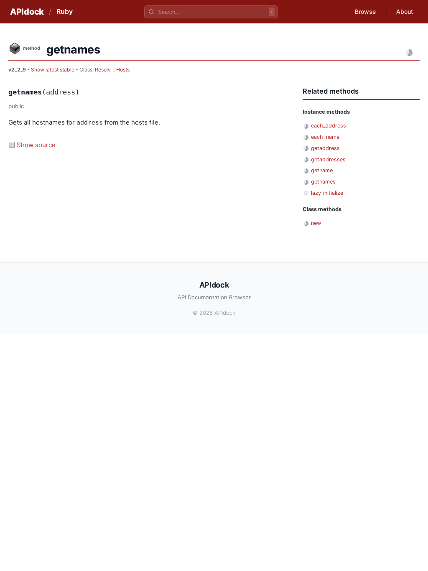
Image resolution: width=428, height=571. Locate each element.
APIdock (27, 12)
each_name (325, 137)
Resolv (103, 69)
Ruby (64, 11)
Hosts (123, 69)
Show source (36, 145)
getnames (323, 181)
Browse (365, 11)
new (316, 223)
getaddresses (328, 159)
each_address (328, 125)
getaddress (325, 148)
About (404, 11)
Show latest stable (53, 69)
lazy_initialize (327, 193)
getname (322, 170)
